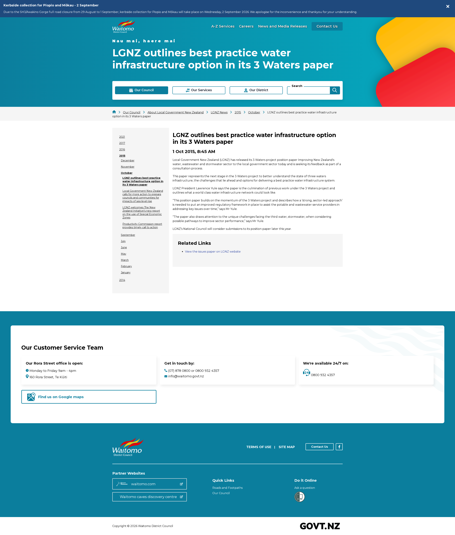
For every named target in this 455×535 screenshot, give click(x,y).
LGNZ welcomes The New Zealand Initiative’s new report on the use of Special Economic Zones (142, 212)
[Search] (335, 90)
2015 (122, 155)
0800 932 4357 (322, 375)
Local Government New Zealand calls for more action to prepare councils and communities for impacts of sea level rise (142, 196)
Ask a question (304, 487)
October (126, 173)
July (123, 241)
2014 (122, 280)
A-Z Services (223, 26)
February (126, 266)
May (123, 253)
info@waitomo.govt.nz (186, 376)
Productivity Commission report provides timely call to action (142, 225)
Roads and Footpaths (227, 487)
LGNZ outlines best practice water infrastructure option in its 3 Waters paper (142, 181)
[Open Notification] (447, 6)
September (128, 235)
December (127, 160)
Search (297, 86)
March (125, 260)
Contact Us (327, 26)
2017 (122, 143)
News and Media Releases (282, 26)
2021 (122, 136)
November (127, 166)
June (124, 247)
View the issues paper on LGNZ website (213, 251)
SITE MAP (287, 447)
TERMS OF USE (258, 447)
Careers (246, 26)
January (125, 272)
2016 (122, 149)
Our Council (221, 493)
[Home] (123, 31)
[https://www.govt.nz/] (320, 529)
